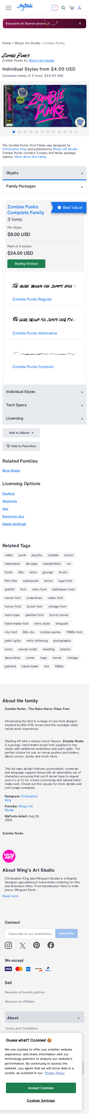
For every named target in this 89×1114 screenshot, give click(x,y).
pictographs (62, 641)
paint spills (13, 641)
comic (30, 658)
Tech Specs (16, 405)
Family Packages (21, 186)
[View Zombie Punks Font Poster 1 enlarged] (45, 106)
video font (55, 598)
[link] (71, 8)
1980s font (74, 632)
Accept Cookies (41, 1087)
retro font (39, 589)
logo (43, 658)
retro (33, 572)
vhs (46, 666)
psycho (37, 555)
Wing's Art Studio (27, 43)
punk (22, 555)
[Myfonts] (25, 9)
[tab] (14, 131)
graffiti (9, 589)
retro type (12, 615)
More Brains (11, 470)
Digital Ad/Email (14, 524)
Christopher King (14, 149)
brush (63, 572)
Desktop (8, 493)
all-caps (31, 564)
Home (6, 43)
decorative (12, 658)
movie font (13, 598)
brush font (34, 606)
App (5, 509)
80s (21, 572)
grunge (47, 572)
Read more (10, 896)
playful (65, 649)
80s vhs (28, 632)
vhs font (11, 632)
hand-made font (16, 624)
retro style (42, 624)
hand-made (30, 666)
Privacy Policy (55, 1073)
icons (9, 649)
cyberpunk (30, 581)
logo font (65, 581)
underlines (34, 598)
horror (69, 555)
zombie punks (50, 632)
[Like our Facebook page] (52, 945)
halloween (12, 564)
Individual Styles (21, 391)
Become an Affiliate (19, 1001)
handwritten (52, 564)
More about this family (30, 156)
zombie (53, 555)
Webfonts (9, 501)
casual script (27, 649)
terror (48, 581)
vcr (69, 564)
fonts (9, 572)
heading (49, 649)
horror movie (58, 615)
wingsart (62, 624)
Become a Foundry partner (25, 992)
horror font (13, 606)
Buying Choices (26, 263)
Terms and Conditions (21, 1028)
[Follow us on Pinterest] (38, 945)
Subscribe (66, 933)
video (9, 555)
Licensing (14, 418)
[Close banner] (80, 23)
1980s (59, 666)
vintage (72, 658)
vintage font (57, 606)
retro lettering (37, 641)
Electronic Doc (13, 516)
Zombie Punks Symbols (33, 366)
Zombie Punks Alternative (34, 333)
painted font (34, 615)
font (23, 589)
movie (57, 658)
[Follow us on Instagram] (10, 945)
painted (10, 666)
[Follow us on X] (24, 945)
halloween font (63, 589)
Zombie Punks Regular (32, 299)
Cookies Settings (41, 1100)
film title (11, 581)
